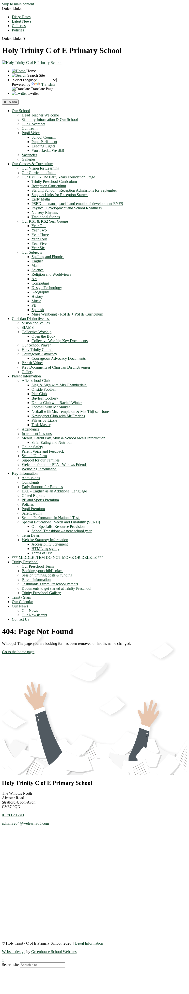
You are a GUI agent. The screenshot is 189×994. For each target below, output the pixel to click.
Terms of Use (42, 553)
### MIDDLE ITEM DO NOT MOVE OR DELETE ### (58, 557)
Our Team (29, 128)
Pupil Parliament (44, 142)
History (37, 296)
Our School (21, 111)
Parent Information (26, 376)
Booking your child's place (42, 571)
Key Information (25, 473)
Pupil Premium (33, 509)
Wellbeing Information (39, 469)
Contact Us (20, 619)
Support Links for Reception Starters (60, 195)
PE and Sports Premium (40, 500)
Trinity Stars (21, 597)
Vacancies (29, 155)
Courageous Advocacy (39, 354)
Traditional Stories (46, 217)
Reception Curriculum (49, 186)
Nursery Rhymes (45, 212)
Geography (40, 292)
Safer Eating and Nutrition (52, 442)
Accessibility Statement (50, 544)
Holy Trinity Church (37, 349)
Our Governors (33, 124)
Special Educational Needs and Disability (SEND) (61, 522)
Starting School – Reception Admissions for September (74, 190)
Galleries (19, 26)
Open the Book (43, 336)
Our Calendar (22, 602)
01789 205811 (13, 815)
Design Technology (47, 288)
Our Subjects (32, 252)
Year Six (38, 248)
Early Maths (41, 199)
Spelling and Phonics (48, 257)
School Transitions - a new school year (62, 531)
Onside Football (44, 389)
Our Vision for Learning (40, 168)
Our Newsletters (34, 615)
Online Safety (32, 447)
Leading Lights (43, 146)
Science (38, 270)
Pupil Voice (31, 133)
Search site (10, 965)
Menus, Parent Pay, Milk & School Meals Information (63, 438)
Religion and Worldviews (51, 274)
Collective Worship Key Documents (60, 341)
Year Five (39, 243)
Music (36, 301)
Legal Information (89, 943)
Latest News (21, 21)
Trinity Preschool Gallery (41, 593)
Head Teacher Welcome (40, 115)
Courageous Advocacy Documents (59, 358)
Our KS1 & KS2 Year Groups (45, 221)
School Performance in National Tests (51, 518)
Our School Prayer (36, 345)
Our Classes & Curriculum (32, 164)
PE (34, 305)
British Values (32, 363)
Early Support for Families (42, 487)
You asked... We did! (48, 150)
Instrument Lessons (37, 434)
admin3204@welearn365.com (25, 823)
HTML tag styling (46, 549)
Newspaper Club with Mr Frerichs (58, 416)
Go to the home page (18, 652)
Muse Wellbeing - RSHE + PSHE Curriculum (67, 314)
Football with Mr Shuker (51, 407)
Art (34, 279)
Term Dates (31, 535)
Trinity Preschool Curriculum (54, 181)
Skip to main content (18, 4)
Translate (48, 84)
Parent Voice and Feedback (43, 451)
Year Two (39, 230)
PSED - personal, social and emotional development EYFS (77, 204)
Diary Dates (21, 17)
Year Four (39, 239)
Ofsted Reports (33, 495)
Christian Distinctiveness (31, 319)
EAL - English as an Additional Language (54, 491)
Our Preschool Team (38, 566)
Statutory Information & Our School (50, 119)
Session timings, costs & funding (47, 575)
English (37, 261)
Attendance (30, 429)
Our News (20, 606)
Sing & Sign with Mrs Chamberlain (59, 385)
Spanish (38, 310)
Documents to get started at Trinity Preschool (56, 588)
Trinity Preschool (25, 562)
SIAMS (28, 327)
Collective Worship (36, 332)
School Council (44, 137)
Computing (40, 283)
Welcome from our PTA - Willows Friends (54, 464)
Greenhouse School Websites (54, 952)
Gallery (27, 372)
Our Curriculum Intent (39, 173)
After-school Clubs (36, 380)
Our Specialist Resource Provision (58, 526)
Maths (36, 265)
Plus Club (39, 394)
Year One (39, 226)
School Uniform (34, 456)
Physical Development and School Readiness (67, 208)
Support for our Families (41, 460)
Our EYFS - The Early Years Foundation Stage (58, 177)
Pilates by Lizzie (44, 420)
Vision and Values (36, 323)
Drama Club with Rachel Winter (57, 403)
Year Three (40, 234)
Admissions (31, 478)
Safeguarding (32, 513)
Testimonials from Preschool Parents (50, 584)
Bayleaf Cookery (45, 398)
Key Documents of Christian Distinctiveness (56, 367)
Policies (18, 30)
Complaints (30, 482)
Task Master (41, 425)
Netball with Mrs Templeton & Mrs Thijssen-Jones (71, 411)
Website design (13, 952)
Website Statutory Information (45, 540)
